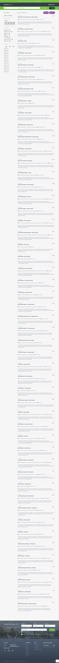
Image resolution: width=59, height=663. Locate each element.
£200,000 (7, 70)
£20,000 (7, 50)
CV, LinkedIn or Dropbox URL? (25, 627)
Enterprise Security (9, 31)
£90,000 (7, 61)
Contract (8, 33)
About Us (27, 646)
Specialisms (27, 652)
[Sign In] (50, 4)
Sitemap (24, 661)
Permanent (27, 649)
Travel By (6, 20)
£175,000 (7, 68)
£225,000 (7, 71)
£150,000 (7, 66)
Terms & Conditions (37, 644)
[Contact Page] (52, 4)
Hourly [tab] (13, 46)
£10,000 (7, 48)
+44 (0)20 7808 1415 (13, 644)
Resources (27, 655)
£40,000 (7, 53)
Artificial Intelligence (9, 39)
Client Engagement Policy (38, 649)
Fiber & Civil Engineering (8, 37)
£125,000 (7, 65)
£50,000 (7, 55)
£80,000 (7, 60)
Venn (54, 661)
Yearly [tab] (6, 46)
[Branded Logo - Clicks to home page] (8, 4)
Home (26, 644)
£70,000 (7, 58)
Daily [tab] (10, 46)
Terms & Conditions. (49, 634)
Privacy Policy (43, 634)
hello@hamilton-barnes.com (14, 646)
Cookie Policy (38, 634)
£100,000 (7, 63)
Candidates (27, 647)
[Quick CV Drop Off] (49, 4)
